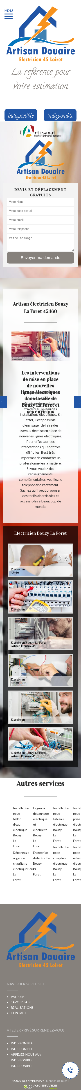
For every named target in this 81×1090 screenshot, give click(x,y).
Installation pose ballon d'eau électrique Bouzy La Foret (16, 827)
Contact (19, 1013)
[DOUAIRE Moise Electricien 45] (40, 159)
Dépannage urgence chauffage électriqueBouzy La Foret (16, 866)
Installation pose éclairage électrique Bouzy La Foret (76, 863)
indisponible (22, 1060)
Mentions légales (56, 1081)
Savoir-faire (21, 1002)
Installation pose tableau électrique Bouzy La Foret (56, 824)
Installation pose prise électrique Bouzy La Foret (76, 824)
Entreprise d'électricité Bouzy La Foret (36, 863)
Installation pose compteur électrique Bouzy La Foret (56, 863)
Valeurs (18, 997)
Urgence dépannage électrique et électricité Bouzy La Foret (36, 827)
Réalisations (22, 1007)
